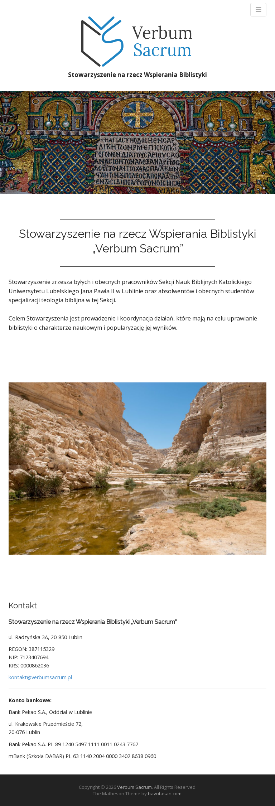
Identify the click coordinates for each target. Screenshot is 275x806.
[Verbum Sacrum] (137, 41)
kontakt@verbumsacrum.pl (40, 677)
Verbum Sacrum (134, 787)
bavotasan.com (165, 793)
